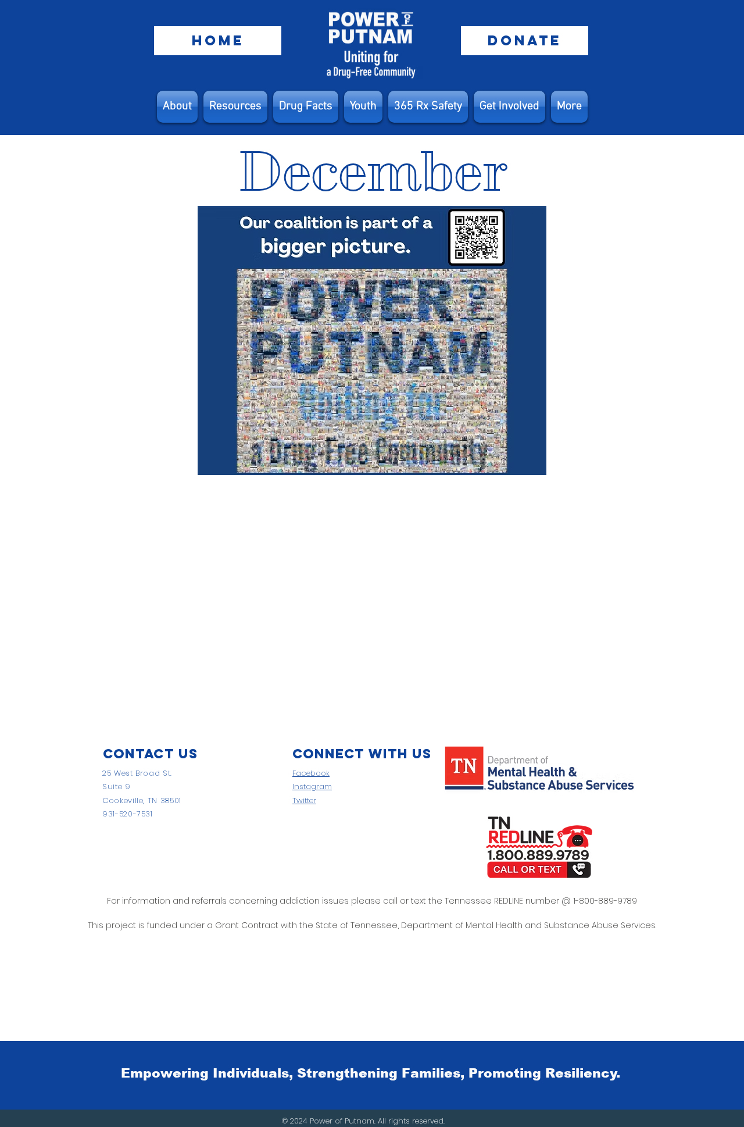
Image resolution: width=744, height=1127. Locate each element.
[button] (235, 107)
